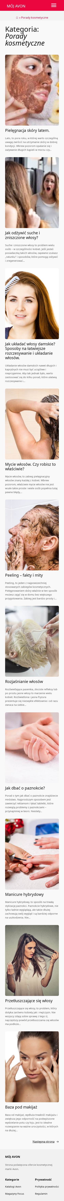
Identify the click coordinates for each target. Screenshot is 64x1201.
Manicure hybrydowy (24, 894)
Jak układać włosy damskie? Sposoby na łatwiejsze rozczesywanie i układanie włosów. (30, 351)
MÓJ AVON (16, 5)
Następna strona (46, 1141)
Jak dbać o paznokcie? (25, 788)
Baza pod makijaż (21, 1107)
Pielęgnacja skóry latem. (27, 130)
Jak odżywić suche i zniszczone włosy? (22, 235)
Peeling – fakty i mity (24, 575)
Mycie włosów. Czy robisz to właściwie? (30, 466)
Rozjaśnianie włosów (24, 681)
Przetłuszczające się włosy (29, 1000)
